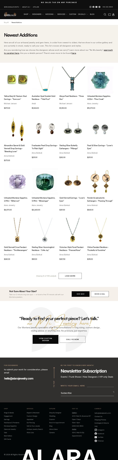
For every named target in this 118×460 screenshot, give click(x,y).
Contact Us (98, 416)
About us (26, 7)
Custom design (32, 416)
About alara (53, 429)
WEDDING (49, 14)
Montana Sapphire (10, 426)
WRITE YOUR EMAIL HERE (73, 386)
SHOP (26, 14)
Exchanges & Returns (102, 423)
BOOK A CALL (100, 294)
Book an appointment (57, 423)
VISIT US (75, 408)
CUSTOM (72, 14)
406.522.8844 (108, 7)
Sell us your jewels (33, 426)
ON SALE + (82, 14)
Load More (70, 276)
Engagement (8, 416)
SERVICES (61, 14)
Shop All (6, 22)
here (74, 53)
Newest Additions (17, 22)
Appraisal (30, 419)
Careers (52, 433)
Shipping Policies (100, 420)
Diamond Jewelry (10, 429)
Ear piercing (31, 423)
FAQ (96, 426)
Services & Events (11, 7)
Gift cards (7, 439)
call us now (72, 339)
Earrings (7, 419)
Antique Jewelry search (35, 429)
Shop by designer (55, 413)
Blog (92, 14)
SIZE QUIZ (80, 294)
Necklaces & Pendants (11, 423)
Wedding (52, 416)
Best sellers (8, 436)
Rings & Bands (9, 413)
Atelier (36, 7)
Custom (52, 419)
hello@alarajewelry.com (18, 378)
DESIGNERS (37, 14)
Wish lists (30, 433)
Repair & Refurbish (33, 413)
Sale (5, 433)
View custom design (45, 339)
